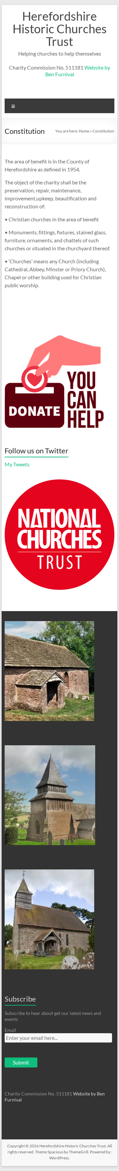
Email (10, 1030)
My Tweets (17, 464)
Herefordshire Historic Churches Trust (60, 29)
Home (84, 130)
